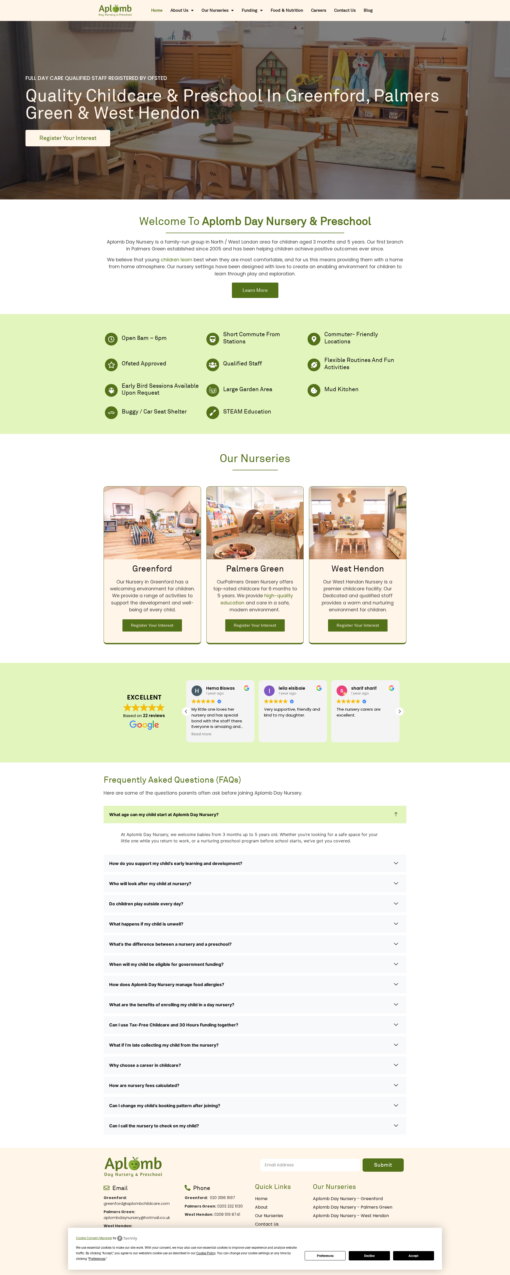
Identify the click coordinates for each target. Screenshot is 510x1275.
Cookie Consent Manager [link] (94, 1238)
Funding (249, 10)
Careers (318, 10)
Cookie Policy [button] (205, 1253)
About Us (179, 10)
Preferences (325, 1256)
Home (157, 10)
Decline (369, 1256)
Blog (368, 10)
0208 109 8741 (212, 1214)
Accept (413, 1256)
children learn (176, 260)
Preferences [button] (97, 1259)
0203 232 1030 (214, 1206)
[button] (399, 711)
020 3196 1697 (210, 1197)
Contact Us (345, 10)
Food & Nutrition (287, 10)
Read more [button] (348, 734)
